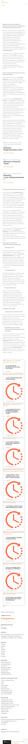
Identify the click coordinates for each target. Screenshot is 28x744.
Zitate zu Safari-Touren (6, 708)
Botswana (3, 646)
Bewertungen (4, 687)
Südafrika (3, 649)
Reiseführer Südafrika (6, 667)
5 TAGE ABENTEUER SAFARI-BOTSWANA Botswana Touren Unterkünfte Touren (13, 411)
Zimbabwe (3, 656)
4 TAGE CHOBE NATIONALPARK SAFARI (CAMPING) (14, 378)
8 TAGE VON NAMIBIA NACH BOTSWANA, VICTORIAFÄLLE (13, 568)
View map (3, 724)
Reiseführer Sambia (5, 672)
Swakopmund (17, 636)
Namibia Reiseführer (5, 662)
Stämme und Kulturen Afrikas (7, 706)
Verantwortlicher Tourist (6, 690)
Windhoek (20, 638)
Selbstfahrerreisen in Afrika (7, 703)
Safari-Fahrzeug (4, 710)
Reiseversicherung (5, 688)
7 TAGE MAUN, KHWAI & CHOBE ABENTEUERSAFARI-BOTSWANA (14, 506)
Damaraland (11, 636)
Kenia (2, 648)
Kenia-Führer (4, 665)
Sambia (3, 654)
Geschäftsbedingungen (6, 692)
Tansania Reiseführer (6, 669)
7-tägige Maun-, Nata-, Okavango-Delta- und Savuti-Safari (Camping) (13, 476)
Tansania (3, 651)
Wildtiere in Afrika (5, 711)
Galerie (2, 682)
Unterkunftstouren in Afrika (7, 701)
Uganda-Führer (4, 671)
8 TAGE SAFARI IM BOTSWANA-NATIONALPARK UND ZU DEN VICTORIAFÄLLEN (14, 599)
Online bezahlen (4, 685)
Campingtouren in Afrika (6, 699)
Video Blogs (4, 713)
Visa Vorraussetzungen (6, 693)
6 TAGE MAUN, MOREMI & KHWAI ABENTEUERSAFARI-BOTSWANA (13, 443)
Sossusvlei (13, 634)
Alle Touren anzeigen (9, 153)
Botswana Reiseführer (6, 664)
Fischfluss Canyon (13, 638)
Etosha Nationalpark (5, 634)
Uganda (3, 653)
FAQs (2, 683)
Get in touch (3, 731)
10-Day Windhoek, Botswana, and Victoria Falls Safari (13, 367)
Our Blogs (4, 628)
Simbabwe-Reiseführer (6, 674)
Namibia (3, 644)
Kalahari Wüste (4, 638)
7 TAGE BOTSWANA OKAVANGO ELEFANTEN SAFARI (14, 538)
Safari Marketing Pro (14, 743)
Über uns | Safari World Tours (7, 680)
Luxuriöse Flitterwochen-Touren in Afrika (10, 705)
